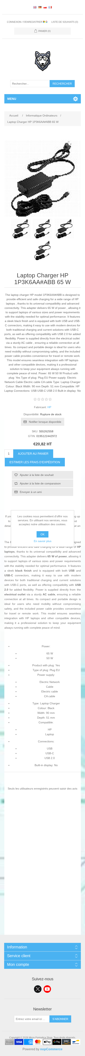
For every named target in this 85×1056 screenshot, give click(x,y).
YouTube (47, 989)
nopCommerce (51, 1049)
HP (49, 407)
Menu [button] (11, 98)
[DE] (40, 7)
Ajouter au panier (33, 453)
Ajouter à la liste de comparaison (40, 483)
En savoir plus (42, 541)
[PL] (45, 7)
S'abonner (60, 1019)
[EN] (34, 7)
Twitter (38, 989)
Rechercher (62, 83)
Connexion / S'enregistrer (25, 22)
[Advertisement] (42, 892)
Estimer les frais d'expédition (34, 462)
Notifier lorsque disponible (45, 421)
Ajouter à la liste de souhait (37, 474)
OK (42, 534)
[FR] (50, 7)
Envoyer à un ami (31, 492)
